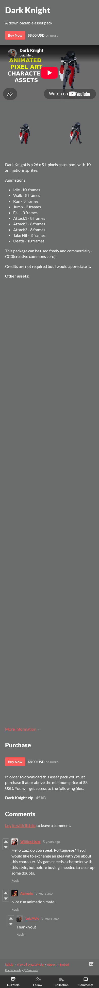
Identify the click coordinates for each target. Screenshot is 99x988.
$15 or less (30, 970)
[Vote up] (6, 841)
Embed (64, 964)
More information (20, 729)
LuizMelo (32, 918)
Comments (85, 985)
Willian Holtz (30, 842)
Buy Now (15, 35)
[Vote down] (6, 847)
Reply (15, 880)
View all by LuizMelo (30, 964)
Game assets (13, 970)
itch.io (9, 964)
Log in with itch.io (20, 825)
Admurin (26, 893)
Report (51, 964)
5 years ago (51, 842)
